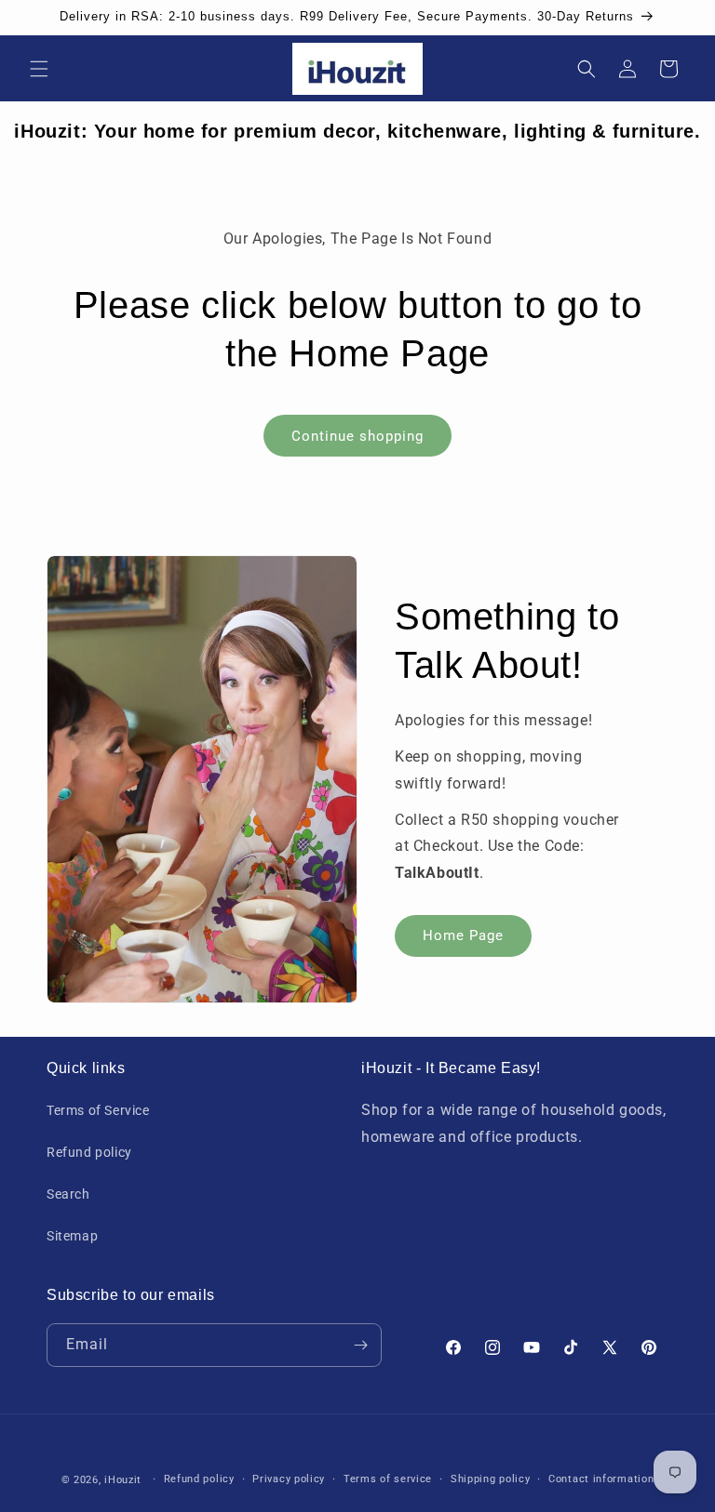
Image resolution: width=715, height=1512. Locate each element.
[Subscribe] (360, 1345)
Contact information (601, 1479)
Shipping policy (491, 1479)
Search (68, 1194)
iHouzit (123, 1480)
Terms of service (388, 1479)
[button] (39, 68)
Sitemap (72, 1235)
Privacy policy (288, 1479)
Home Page (463, 935)
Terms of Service (98, 1110)
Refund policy (89, 1152)
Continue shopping (357, 436)
